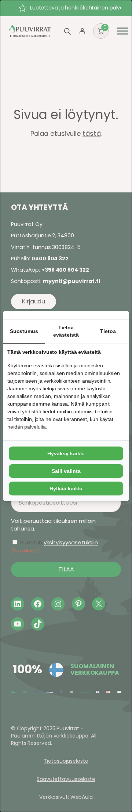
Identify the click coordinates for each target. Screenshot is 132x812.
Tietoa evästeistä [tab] (65, 331)
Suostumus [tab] (24, 331)
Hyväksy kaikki (66, 453)
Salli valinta (66, 471)
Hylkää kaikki (66, 488)
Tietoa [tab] (107, 331)
